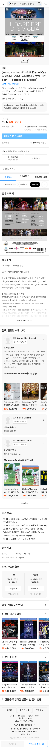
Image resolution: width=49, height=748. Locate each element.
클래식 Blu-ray (37, 529)
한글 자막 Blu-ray (11, 522)
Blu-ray (15, 535)
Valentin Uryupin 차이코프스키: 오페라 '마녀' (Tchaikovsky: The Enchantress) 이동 (10, 634)
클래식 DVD (24, 529)
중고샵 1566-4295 (25, 718)
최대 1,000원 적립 (37, 142)
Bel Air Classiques (10, 94)
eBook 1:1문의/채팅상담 (23, 721)
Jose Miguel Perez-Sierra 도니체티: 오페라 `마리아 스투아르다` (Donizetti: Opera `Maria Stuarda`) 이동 (28, 676)
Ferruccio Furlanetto (15, 91)
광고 (28, 734)
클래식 (13, 519)
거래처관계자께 (32, 731)
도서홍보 (22, 734)
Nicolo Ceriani (30, 88)
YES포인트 (6, 126)
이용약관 (12, 729)
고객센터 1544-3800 (17, 716)
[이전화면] (3, 3)
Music (22, 535)
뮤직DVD (15, 532)
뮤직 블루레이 (15, 539)
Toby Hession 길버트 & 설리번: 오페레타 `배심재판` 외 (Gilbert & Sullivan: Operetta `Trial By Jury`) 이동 (10, 676)
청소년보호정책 (35, 729)
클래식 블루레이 (29, 539)
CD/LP (5, 519)
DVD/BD (6, 532)
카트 (45, 4)
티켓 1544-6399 (33, 716)
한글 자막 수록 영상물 (38, 519)
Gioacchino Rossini (10, 88)
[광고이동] (39, 3)
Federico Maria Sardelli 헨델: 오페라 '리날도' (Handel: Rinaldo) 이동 (28, 633)
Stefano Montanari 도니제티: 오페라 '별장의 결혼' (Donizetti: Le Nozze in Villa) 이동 (12, 480)
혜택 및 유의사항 (13, 594)
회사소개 (22, 731)
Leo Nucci (29, 91)
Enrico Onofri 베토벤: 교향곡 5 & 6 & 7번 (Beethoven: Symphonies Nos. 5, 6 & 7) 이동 (12, 396)
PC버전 (14, 731)
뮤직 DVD (14, 529)
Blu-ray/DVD (23, 519)
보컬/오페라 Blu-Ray (38, 525)
